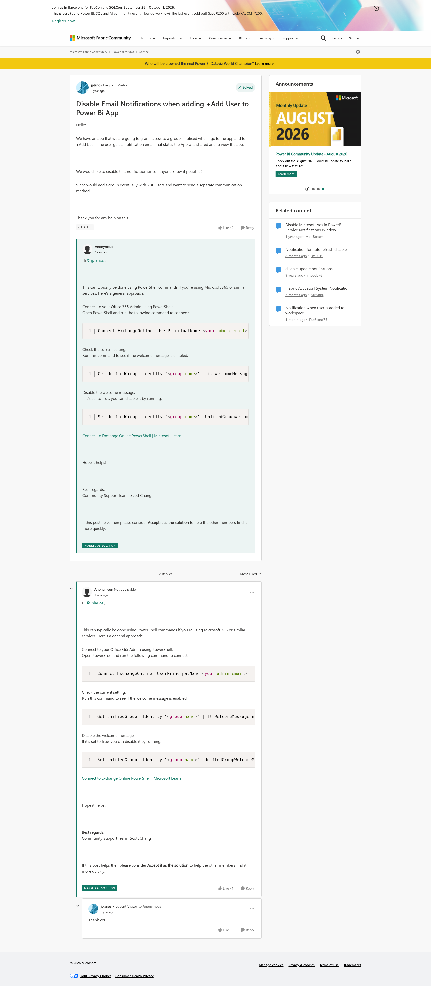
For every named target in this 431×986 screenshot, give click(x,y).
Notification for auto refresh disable (316, 249)
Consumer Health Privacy (134, 976)
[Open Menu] (357, 51)
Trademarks (352, 965)
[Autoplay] (307, 188)
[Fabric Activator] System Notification (317, 288)
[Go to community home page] (100, 38)
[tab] (313, 188)
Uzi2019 (317, 255)
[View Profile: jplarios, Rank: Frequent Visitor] (82, 87)
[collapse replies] (71, 589)
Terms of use (329, 965)
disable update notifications (309, 268)
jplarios (96, 85)
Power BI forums (123, 52)
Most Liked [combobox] (251, 573)
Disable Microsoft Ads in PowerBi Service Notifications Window (313, 227)
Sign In (354, 38)
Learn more (264, 63)
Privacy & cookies (301, 965)
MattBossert (314, 236)
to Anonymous (149, 906)
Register (338, 38)
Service (144, 52)
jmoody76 (314, 275)
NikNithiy (317, 294)
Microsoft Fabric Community (88, 52)
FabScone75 (318, 319)
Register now (63, 20)
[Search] (323, 38)
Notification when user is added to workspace (314, 310)
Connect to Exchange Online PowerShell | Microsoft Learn (131, 435)
